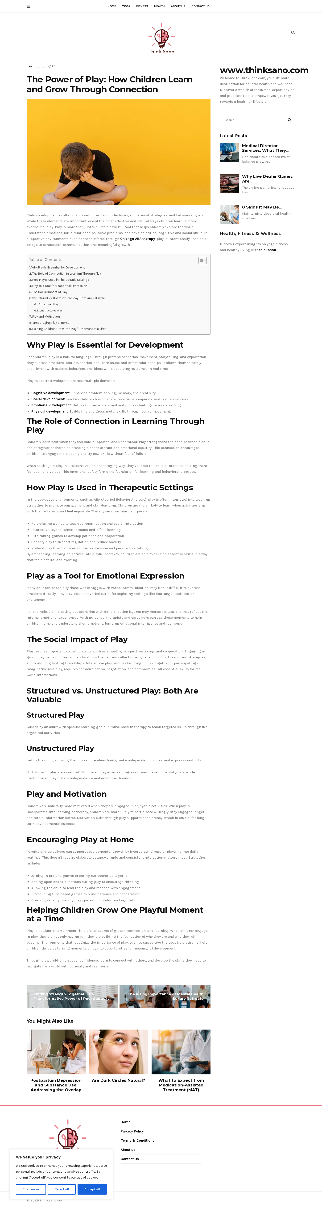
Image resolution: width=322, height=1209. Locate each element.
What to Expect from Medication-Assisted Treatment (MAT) (181, 1085)
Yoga (126, 6)
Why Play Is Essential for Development (58, 267)
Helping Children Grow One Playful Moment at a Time (69, 329)
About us (178, 6)
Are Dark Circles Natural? (118, 1080)
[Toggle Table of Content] (200, 260)
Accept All (92, 1189)
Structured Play (48, 304)
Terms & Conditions (137, 1140)
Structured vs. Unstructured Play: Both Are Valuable (68, 298)
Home (111, 6)
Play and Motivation (46, 316)
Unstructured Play (50, 310)
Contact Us (200, 6)
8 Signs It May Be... (262, 207)
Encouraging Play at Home (51, 322)
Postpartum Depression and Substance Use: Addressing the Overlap (56, 1085)
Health (159, 6)
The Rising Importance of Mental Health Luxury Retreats (165, 996)
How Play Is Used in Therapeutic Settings (60, 279)
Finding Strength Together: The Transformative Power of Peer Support (71, 996)
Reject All (62, 1189)
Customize (31, 1189)
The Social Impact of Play (49, 292)
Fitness (142, 6)
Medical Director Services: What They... (265, 148)
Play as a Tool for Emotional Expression (59, 286)
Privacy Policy (132, 1131)
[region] (61, 1174)
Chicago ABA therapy (137, 239)
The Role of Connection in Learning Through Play (66, 273)
